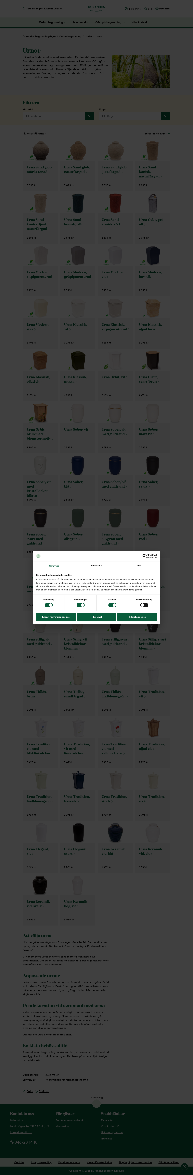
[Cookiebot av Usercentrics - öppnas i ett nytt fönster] (144, 556)
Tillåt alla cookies (137, 617)
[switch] (81, 605)
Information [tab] (96, 565)
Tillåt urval (96, 617)
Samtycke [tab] (54, 566)
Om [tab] (139, 565)
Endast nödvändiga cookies (56, 617)
